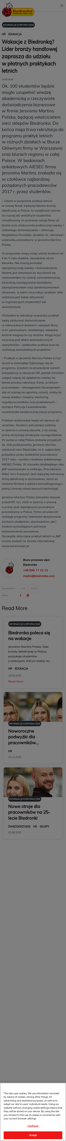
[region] (33, 1112)
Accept (33, 1135)
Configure (32, 1125)
